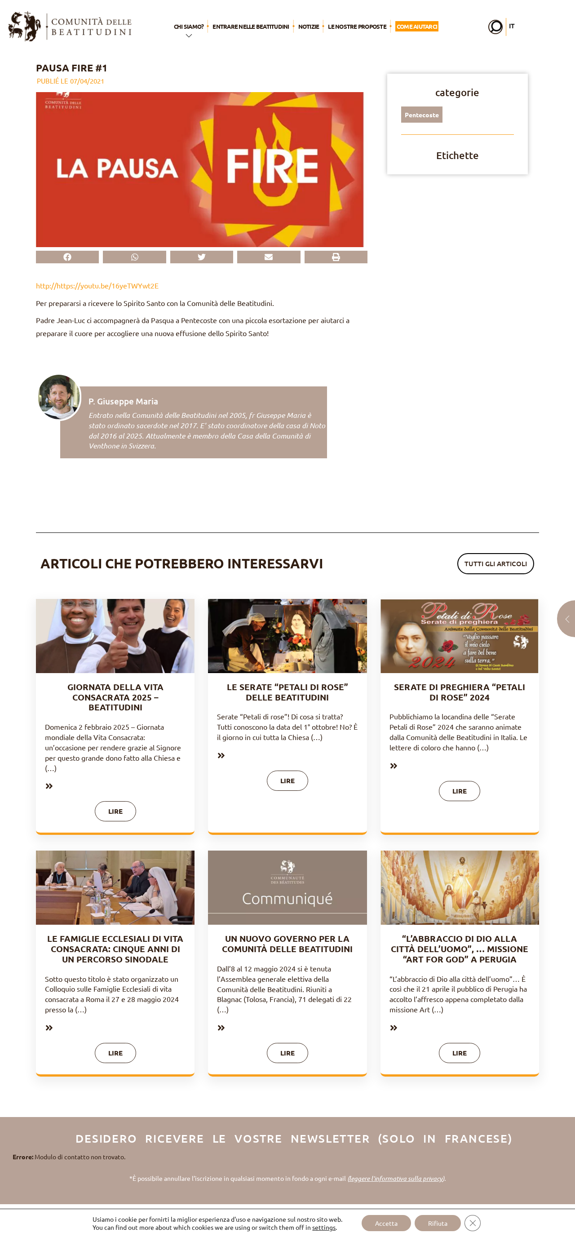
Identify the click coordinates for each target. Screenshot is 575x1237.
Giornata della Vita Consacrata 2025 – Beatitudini (115, 697)
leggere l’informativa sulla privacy (395, 1178)
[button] (67, 257)
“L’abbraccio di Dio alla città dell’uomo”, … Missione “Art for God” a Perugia (459, 949)
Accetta (386, 1223)
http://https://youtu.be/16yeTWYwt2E (97, 285)
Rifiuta (437, 1223)
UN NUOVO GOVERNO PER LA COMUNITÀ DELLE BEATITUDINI (287, 943)
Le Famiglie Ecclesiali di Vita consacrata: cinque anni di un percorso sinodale (115, 949)
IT (512, 26)
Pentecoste (422, 115)
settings (324, 1227)
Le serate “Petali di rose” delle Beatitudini (287, 692)
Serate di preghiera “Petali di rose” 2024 (459, 692)
